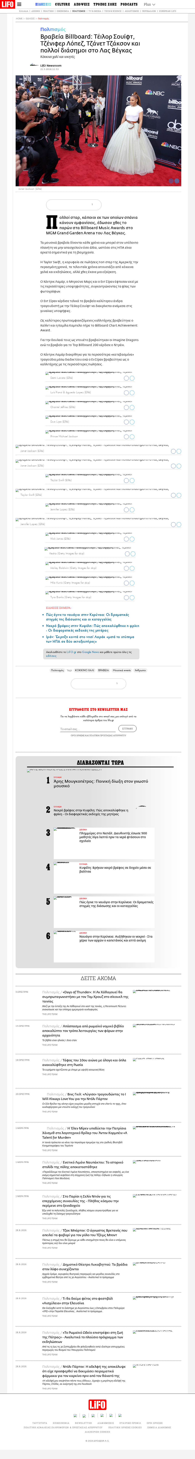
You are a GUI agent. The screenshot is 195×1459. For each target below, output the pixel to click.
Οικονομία (63, 11)
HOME (19, 18)
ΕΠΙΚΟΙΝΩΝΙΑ (61, 1423)
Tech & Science (112, 11)
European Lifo (167, 11)
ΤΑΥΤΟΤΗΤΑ (39, 1423)
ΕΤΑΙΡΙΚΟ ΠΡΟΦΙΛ (130, 1423)
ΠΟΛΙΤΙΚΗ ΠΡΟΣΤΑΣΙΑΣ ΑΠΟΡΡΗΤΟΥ (107, 735)
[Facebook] (171, 180)
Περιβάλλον (149, 11)
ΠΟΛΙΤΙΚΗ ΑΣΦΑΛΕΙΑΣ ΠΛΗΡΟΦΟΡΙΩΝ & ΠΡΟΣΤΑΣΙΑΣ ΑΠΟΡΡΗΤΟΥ (63, 1427)
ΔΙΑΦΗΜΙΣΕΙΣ (106, 1423)
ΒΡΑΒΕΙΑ (103, 670)
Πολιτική (48, 11)
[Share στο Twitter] (132, 378)
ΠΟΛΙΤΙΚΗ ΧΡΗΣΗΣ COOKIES (125, 1427)
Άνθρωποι (140, 670)
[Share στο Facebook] (126, 378)
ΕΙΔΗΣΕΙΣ (30, 18)
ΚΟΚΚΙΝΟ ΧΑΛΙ (84, 670)
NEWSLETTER (83, 1423)
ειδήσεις (51, 656)
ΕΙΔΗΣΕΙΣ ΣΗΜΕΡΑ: (58, 608)
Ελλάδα (23, 11)
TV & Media (95, 11)
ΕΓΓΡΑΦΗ (127, 728)
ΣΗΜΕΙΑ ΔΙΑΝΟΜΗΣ (159, 1427)
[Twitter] (176, 180)
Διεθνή (35, 11)
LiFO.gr (71, 652)
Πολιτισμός (78, 11)
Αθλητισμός (132, 11)
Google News (90, 652)
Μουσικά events (122, 670)
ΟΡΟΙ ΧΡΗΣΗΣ (78, 735)
